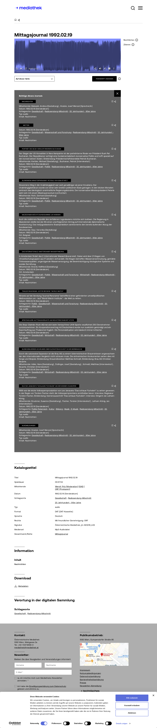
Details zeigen (121, 723)
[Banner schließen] (153, 695)
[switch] (66, 723)
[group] (34, 78)
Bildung (59, 409)
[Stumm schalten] (100, 68)
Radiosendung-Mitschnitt (56, 111)
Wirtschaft (85, 275)
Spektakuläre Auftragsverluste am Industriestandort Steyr (48, 320)
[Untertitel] (109, 68)
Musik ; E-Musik (71, 409)
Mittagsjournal (61, 534)
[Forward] (26, 68)
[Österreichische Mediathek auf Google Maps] (104, 654)
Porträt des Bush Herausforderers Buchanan (41, 149)
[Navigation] (139, 8)
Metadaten (23, 586)
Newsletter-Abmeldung (90, 686)
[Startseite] (28, 7)
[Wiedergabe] (21, 68)
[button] (133, 8)
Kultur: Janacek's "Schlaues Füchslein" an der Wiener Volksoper (49, 386)
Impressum (85, 670)
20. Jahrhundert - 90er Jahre (83, 111)
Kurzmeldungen (28, 425)
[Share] (95, 68)
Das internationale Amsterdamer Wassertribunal (43, 252)
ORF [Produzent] (62, 489)
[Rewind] (16, 68)
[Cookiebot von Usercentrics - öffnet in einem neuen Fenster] (15, 723)
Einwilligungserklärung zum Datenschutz (47, 686)
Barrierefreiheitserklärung (92, 679)
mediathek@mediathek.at (26, 647)
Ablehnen (132, 713)
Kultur (51, 409)
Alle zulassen (132, 698)
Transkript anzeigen (104, 79)
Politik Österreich (39, 409)
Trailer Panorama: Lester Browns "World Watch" (43, 291)
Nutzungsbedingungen (90, 673)
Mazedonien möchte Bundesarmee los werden (41, 215)
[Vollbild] (118, 68)
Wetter (26, 125)
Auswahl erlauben (132, 705)
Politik (47, 167)
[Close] (117, 93)
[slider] (68, 71)
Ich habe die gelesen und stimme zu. (41, 687)
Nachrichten (27, 101)
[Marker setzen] (104, 68)
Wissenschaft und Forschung (58, 132)
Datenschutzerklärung (90, 676)
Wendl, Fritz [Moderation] (66, 486)
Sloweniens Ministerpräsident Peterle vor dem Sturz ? (45, 180)
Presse (83, 683)
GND (81, 486)
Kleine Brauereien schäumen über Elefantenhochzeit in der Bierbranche (52, 349)
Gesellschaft (37, 111)
